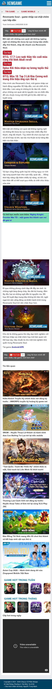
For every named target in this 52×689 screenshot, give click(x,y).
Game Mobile (28, 11)
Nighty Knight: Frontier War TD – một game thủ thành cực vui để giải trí (24, 217)
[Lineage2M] (22, 588)
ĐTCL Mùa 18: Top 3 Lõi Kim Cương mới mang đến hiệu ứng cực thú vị (25, 77)
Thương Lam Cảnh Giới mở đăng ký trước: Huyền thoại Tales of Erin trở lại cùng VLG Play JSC (25, 504)
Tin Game (10, 11)
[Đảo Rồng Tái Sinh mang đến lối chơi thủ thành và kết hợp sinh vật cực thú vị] (26, 522)
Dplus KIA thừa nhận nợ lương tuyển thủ (25, 68)
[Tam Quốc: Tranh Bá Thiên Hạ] (9, 588)
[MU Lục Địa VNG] (36, 588)
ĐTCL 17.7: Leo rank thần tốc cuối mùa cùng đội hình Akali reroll (25, 58)
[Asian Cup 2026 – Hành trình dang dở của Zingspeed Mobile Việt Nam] (26, 555)
